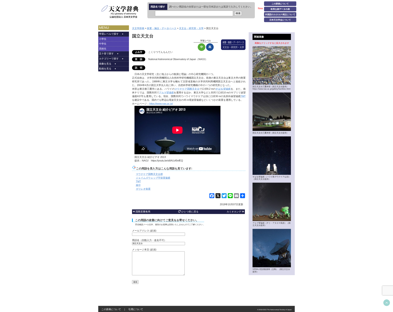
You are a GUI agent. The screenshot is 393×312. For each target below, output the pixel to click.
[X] (218, 196)
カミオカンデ (234, 211)
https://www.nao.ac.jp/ (161, 103)
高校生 (102, 48)
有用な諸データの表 (280, 9)
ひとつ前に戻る (189, 211)
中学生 (102, 43)
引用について (135, 309)
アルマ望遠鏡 (166, 92)
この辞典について (280, 3)
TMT (243, 96)
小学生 (102, 39)
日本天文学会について (280, 20)
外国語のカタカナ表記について (280, 14)
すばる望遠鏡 (223, 89)
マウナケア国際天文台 (187, 89)
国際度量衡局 (142, 211)
